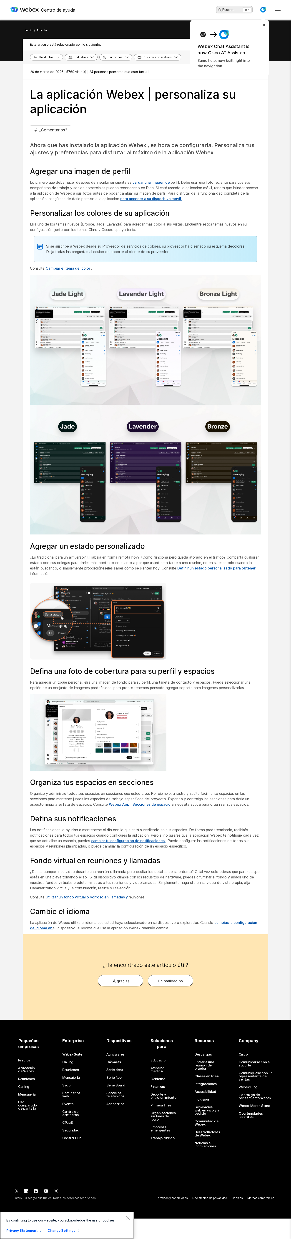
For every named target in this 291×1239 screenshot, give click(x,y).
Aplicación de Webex (26, 1069)
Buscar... (228, 10)
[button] (263, 10)
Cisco (243, 1054)
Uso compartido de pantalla (27, 1105)
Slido (66, 1085)
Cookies (237, 1198)
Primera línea (161, 1105)
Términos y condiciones (172, 1198)
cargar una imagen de (152, 182)
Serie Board (115, 1085)
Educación (159, 1060)
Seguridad (70, 1130)
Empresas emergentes (160, 1129)
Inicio (29, 30)
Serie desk (114, 1069)
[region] (67, 1225)
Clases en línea (207, 1076)
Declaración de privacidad (209, 1198)
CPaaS (67, 1122)
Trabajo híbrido (163, 1138)
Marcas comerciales (260, 1198)
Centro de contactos (70, 1113)
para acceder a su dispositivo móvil (151, 198)
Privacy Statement (22, 1230)
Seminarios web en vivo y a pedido (207, 1110)
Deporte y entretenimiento (163, 1096)
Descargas (203, 1054)
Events (67, 1104)
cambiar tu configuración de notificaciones (128, 840)
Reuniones (26, 1079)
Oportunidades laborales (251, 1115)
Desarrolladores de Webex (207, 1134)
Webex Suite (72, 1054)
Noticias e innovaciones (205, 1144)
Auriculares (115, 1054)
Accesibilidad (205, 1091)
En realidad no (170, 981)
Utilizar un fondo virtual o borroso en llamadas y (87, 897)
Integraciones (206, 1084)
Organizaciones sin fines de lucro (163, 1116)
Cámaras (113, 1062)
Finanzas (158, 1086)
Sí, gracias (120, 981)
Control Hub (71, 1138)
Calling (23, 1086)
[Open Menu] (277, 10)
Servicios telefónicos (115, 1094)
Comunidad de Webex (206, 1123)
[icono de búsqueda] (219, 10)
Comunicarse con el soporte (255, 1064)
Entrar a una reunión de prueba (204, 1065)
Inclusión (202, 1099)
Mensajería (27, 1094)
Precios (24, 1060)
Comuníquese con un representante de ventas (256, 1076)
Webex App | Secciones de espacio (140, 804)
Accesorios (115, 1104)
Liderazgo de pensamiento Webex (255, 1096)
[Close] (127, 1217)
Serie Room (115, 1077)
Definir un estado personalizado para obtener (216, 568)
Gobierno (158, 1079)
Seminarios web (71, 1094)
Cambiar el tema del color (68, 268)
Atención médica (158, 1069)
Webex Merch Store (254, 1105)
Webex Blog (248, 1087)
